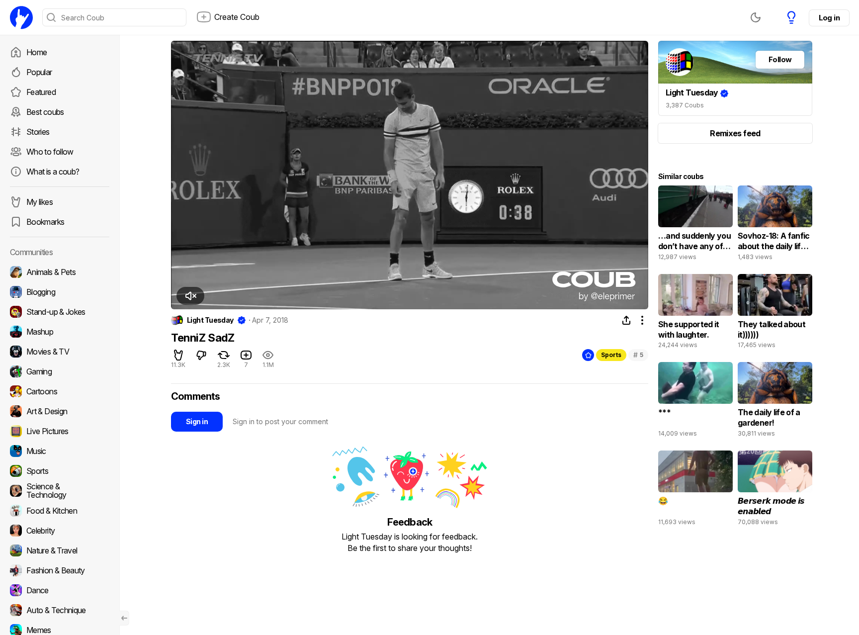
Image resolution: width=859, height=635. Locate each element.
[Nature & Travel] (59, 550)
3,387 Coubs (685, 105)
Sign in (197, 421)
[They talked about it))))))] (775, 314)
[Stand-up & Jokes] (59, 312)
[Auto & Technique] (59, 610)
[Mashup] (59, 332)
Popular (39, 72)
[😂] (695, 490)
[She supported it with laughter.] (695, 314)
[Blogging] (59, 292)
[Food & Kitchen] (59, 511)
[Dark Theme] (756, 17)
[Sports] (59, 471)
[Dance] (59, 590)
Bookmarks (45, 222)
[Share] (626, 320)
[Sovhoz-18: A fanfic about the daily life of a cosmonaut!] (775, 225)
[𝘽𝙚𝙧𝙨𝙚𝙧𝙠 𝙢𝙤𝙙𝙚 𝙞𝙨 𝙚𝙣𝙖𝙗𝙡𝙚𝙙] (775, 490)
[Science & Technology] (59, 491)
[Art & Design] (59, 411)
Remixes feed (735, 133)
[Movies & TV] (59, 352)
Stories (38, 132)
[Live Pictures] (59, 431)
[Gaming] (59, 371)
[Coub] (21, 17)
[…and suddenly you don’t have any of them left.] (695, 225)
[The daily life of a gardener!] (775, 402)
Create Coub (236, 17)
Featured (41, 92)
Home (36, 52)
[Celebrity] (59, 531)
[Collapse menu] (124, 618)
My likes (39, 202)
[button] (190, 296)
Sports (611, 355)
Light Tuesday (210, 320)
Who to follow (50, 152)
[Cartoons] (59, 391)
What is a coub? (52, 172)
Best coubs (45, 112)
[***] (695, 402)
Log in (829, 17)
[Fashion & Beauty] (59, 570)
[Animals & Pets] (59, 272)
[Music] (59, 451)
